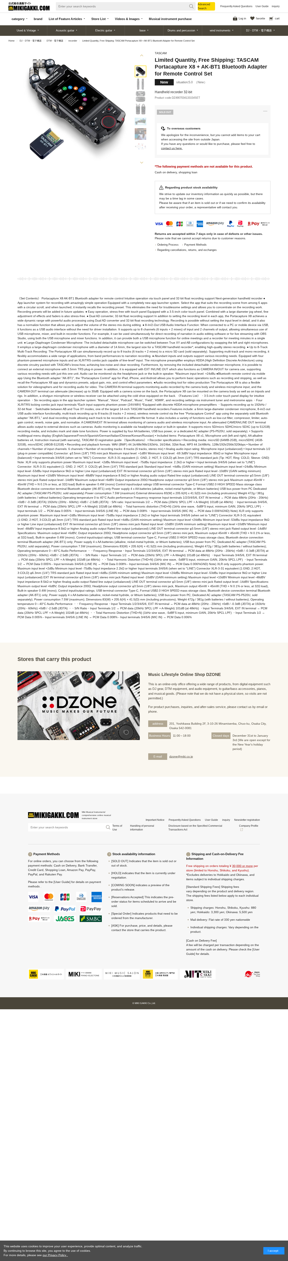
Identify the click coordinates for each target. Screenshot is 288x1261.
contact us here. (172, 148)
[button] (141, 56)
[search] (191, 6)
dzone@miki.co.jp (181, 756)
